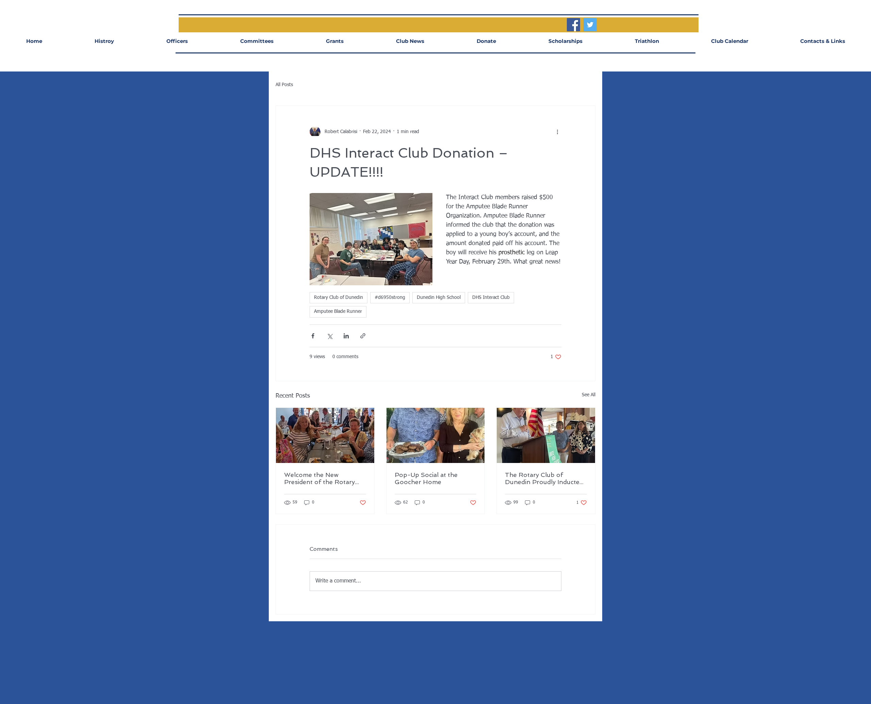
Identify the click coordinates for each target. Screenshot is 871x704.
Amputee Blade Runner (338, 311)
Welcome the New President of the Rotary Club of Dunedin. (319, 478)
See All (588, 395)
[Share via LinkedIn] (346, 336)
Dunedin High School (439, 297)
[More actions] (557, 132)
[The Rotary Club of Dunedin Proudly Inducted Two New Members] (546, 435)
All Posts (284, 84)
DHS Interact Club (491, 297)
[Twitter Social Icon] (590, 24)
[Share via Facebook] (313, 336)
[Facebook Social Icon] (573, 24)
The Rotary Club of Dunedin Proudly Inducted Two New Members (544, 478)
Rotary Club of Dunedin (338, 297)
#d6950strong (390, 297)
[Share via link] (363, 336)
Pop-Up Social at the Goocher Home (426, 478)
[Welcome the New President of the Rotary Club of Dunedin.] (325, 435)
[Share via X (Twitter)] (329, 336)
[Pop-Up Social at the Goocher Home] (436, 435)
